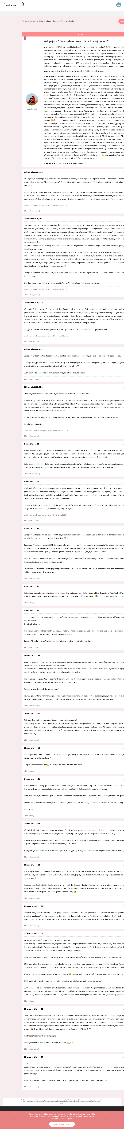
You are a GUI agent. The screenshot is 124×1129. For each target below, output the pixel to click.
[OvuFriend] (13, 6)
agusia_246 (32, 109)
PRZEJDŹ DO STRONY (62, 1124)
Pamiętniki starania (29, 21)
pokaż (37, 211)
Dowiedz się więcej (67, 1118)
